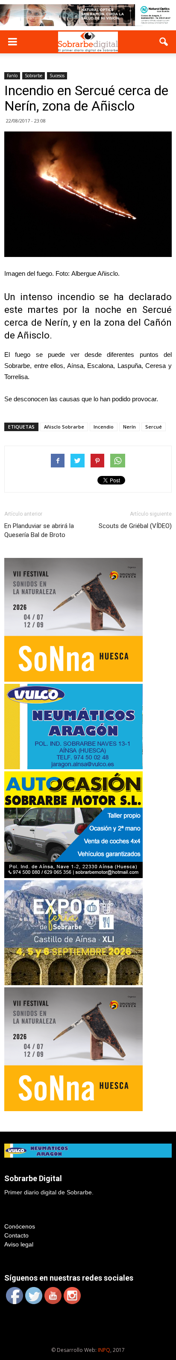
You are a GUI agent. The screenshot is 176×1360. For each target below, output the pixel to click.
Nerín (129, 426)
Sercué (153, 426)
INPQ (104, 1350)
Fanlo (12, 76)
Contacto (16, 1235)
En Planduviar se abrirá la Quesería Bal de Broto (39, 530)
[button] (164, 41)
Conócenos (19, 1226)
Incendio (104, 426)
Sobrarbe (33, 76)
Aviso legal (18, 1244)
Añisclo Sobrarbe (64, 426)
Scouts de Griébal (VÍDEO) (135, 526)
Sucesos (57, 76)
